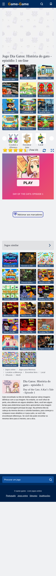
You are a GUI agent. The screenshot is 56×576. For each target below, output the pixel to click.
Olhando (9, 375)
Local (42, 372)
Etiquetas (33, 496)
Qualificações (44, 496)
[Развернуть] (52, 150)
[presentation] (4, 138)
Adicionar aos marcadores (29, 214)
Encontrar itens (31, 372)
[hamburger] (3, 4)
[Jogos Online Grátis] (18, 4)
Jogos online (10, 370)
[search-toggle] (42, 4)
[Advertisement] (27, 30)
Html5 (18, 375)
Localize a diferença (13, 372)
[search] (50, 479)
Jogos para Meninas (26, 370)
